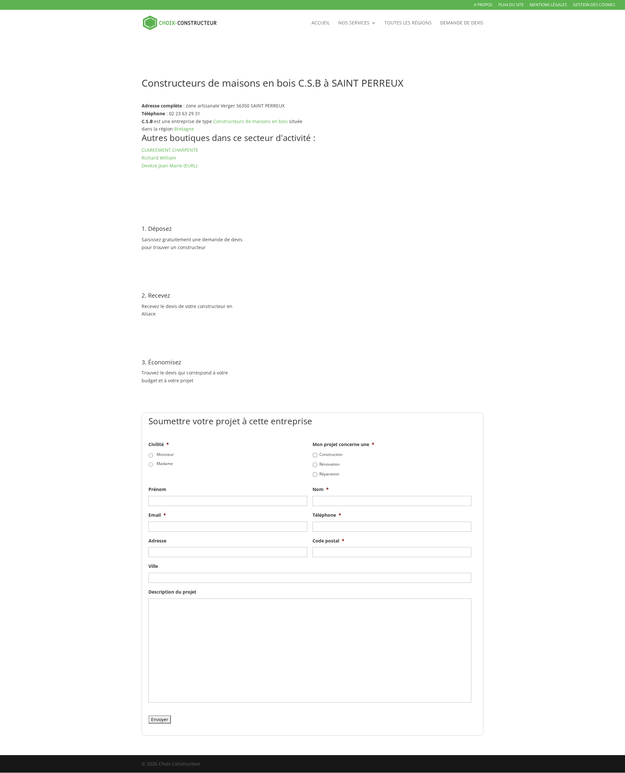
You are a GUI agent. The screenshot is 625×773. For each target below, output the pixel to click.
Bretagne (184, 129)
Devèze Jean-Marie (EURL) (169, 165)
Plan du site (511, 5)
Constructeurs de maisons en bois (250, 121)
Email (157, 515)
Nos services (353, 23)
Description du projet (172, 592)
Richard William (159, 158)
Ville (153, 566)
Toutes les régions (408, 23)
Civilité (158, 444)
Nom (320, 489)
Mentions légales (548, 5)
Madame (165, 463)
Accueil (321, 23)
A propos (483, 5)
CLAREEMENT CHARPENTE (170, 150)
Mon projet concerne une (343, 444)
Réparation (329, 474)
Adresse (157, 541)
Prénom (157, 489)
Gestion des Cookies (594, 5)
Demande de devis (461, 23)
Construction (330, 454)
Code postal (328, 541)
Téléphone (326, 515)
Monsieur (165, 454)
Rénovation (329, 464)
